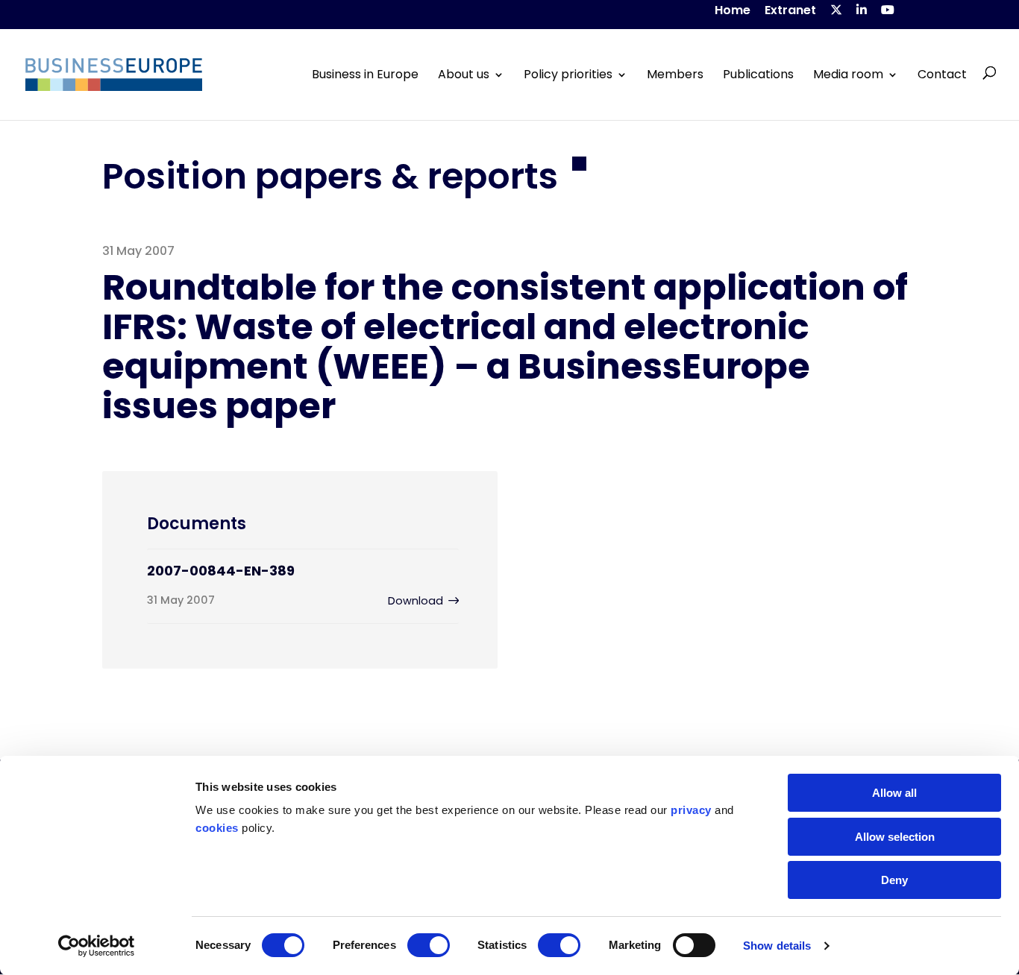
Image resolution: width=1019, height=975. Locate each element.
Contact (942, 74)
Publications (758, 74)
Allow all (894, 792)
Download (415, 600)
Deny (894, 880)
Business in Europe (365, 74)
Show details (777, 945)
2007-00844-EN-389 (221, 570)
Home (732, 11)
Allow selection (895, 836)
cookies (217, 827)
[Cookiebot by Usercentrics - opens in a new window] (96, 946)
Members (675, 74)
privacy (691, 810)
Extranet (790, 11)
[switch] (428, 945)
